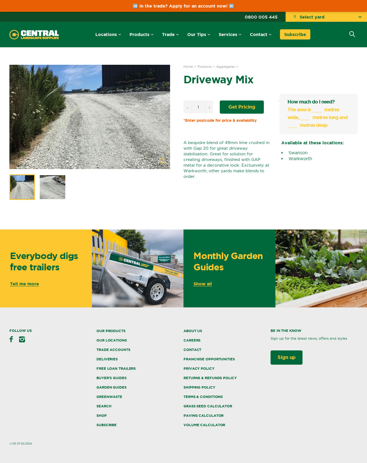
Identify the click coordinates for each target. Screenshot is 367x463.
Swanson (298, 152)
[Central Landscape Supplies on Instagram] (22, 339)
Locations (106, 34)
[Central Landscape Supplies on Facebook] (11, 339)
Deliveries (107, 359)
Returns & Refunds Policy (210, 378)
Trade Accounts (113, 350)
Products (139, 34)
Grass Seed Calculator (208, 406)
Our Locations (111, 340)
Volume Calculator (204, 425)
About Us (193, 331)
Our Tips (196, 34)
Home (188, 66)
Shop (101, 416)
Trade (168, 34)
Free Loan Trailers (116, 369)
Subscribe (295, 34)
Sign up (287, 357)
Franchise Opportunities (209, 359)
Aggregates (225, 66)
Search (103, 406)
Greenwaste (109, 397)
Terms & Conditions (203, 397)
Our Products (110, 331)
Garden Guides (111, 387)
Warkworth (300, 158)
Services (228, 34)
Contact (258, 34)
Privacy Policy (199, 369)
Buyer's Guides (111, 378)
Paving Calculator (204, 416)
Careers (192, 340)
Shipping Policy (199, 387)
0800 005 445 (261, 17)
